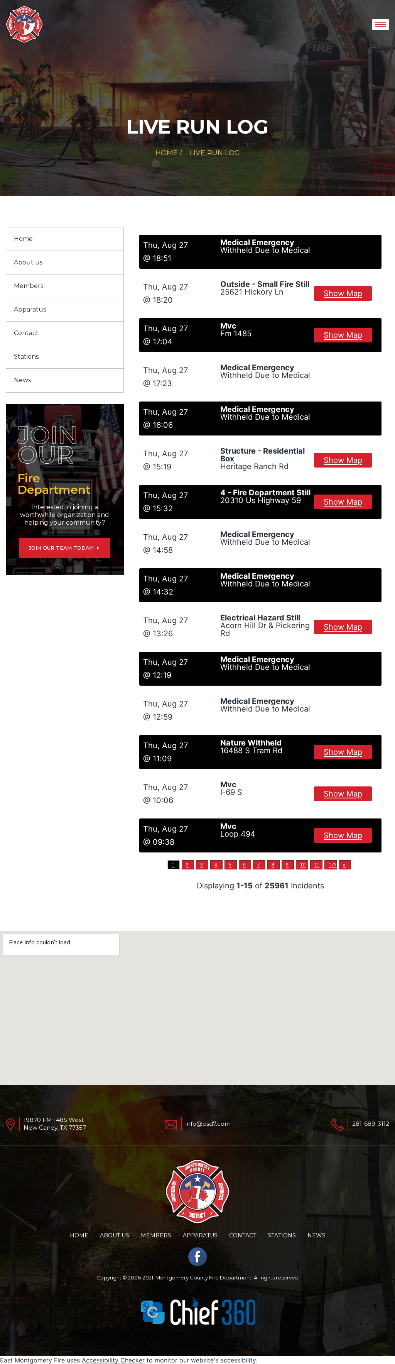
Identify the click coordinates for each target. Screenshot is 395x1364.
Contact (26, 333)
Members (28, 286)
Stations (26, 356)
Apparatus (30, 309)
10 (303, 865)
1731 (333, 865)
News (22, 380)
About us (28, 262)
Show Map (343, 293)
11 (316, 865)
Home (23, 238)
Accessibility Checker (113, 1360)
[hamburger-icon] (380, 24)
